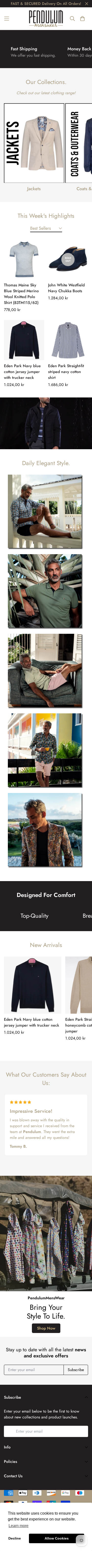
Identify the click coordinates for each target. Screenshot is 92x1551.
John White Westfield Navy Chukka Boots (66, 288)
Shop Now (46, 1328)
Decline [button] (14, 1538)
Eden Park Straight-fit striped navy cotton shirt (66, 371)
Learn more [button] (18, 1526)
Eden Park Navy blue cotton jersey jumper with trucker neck (22, 371)
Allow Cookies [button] (57, 1538)
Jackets (34, 189)
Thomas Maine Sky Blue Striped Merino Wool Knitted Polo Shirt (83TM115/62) (21, 294)
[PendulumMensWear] (46, 18)
